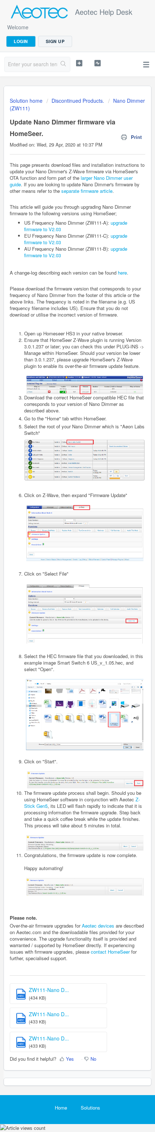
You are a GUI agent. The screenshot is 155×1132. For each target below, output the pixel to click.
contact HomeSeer (110, 951)
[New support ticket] (79, 63)
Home (61, 1107)
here (122, 272)
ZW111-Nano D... (49, 989)
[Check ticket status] (97, 63)
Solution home (27, 100)
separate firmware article (86, 190)
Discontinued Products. (78, 100)
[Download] (64, 576)
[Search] (63, 64)
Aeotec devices (98, 925)
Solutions (90, 1107)
